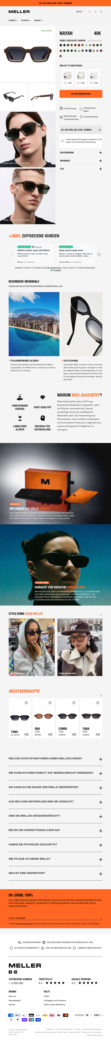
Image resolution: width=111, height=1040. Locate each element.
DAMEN (12, 20)
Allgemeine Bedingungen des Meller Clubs (51, 1032)
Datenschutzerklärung (25, 924)
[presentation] (60, 78)
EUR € (97, 1015)
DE (87, 1015)
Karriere (12, 1004)
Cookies (77, 1029)
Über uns (12, 996)
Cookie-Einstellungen (94, 1035)
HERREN (25, 20)
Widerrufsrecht (74, 1032)
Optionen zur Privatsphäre (91, 1032)
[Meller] (19, 11)
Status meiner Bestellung (54, 1004)
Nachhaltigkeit (15, 1000)
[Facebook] (10, 972)
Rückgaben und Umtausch (55, 1000)
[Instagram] (15, 972)
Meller (24, 1030)
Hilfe (79, 12)
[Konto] (95, 11)
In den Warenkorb (81, 94)
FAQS (46, 996)
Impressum (50, 1029)
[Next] (101, 615)
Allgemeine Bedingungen (91, 1029)
